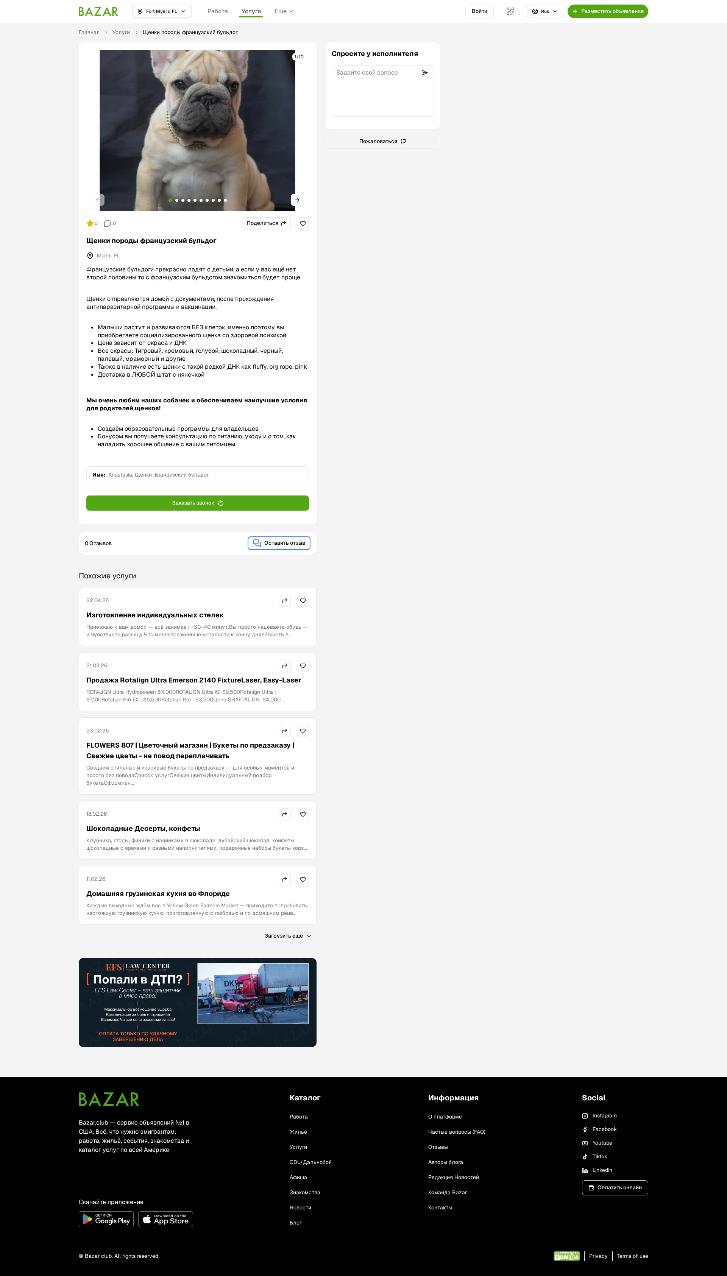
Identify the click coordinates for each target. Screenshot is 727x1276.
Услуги (251, 11)
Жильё (298, 1131)
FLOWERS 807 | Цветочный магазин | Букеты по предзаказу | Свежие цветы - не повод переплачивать (190, 750)
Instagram (605, 1115)
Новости (300, 1207)
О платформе (445, 1116)
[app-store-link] (165, 1219)
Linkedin (602, 1170)
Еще (281, 11)
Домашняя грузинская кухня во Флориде (158, 893)
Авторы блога (445, 1162)
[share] (285, 601)
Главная (89, 32)
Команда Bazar (447, 1192)
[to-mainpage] (109, 1099)
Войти (479, 11)
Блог (296, 1222)
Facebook (605, 1129)
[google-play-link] (106, 1219)
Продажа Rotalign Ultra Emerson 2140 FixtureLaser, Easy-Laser (193, 680)
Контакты (440, 1207)
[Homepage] (98, 11)
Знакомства (305, 1192)
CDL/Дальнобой (311, 1162)
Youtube (602, 1142)
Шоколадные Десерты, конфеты (143, 828)
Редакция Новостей (453, 1177)
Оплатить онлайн (620, 1187)
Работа (217, 11)
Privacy (598, 1256)
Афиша (298, 1177)
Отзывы (438, 1147)
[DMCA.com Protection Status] (567, 1256)
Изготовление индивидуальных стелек (155, 615)
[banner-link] (198, 1002)
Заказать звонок (193, 502)
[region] (197, 130)
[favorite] (303, 223)
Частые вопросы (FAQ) (456, 1131)
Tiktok (600, 1156)
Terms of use (632, 1256)
